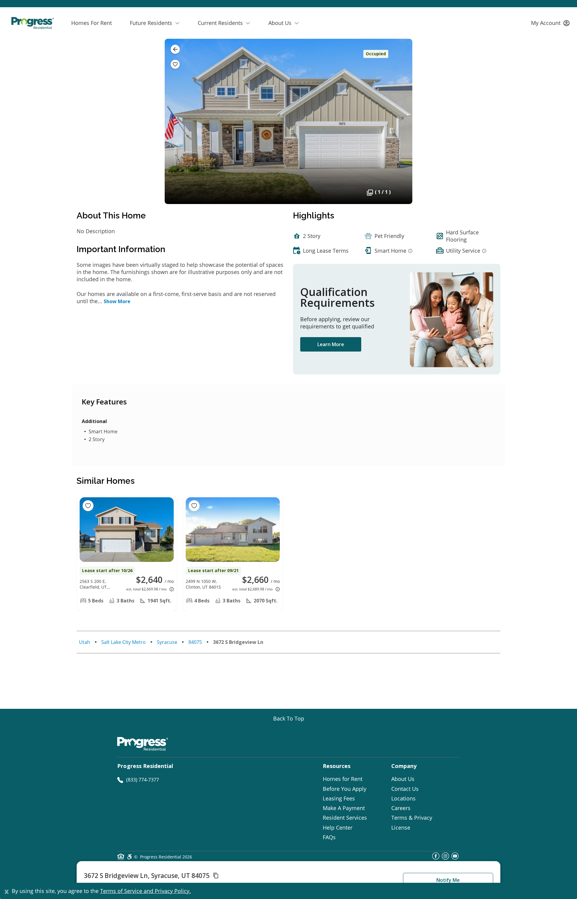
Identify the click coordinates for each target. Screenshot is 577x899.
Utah (84, 642)
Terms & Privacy (411, 817)
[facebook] (435, 858)
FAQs (329, 837)
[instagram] (445, 858)
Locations (403, 798)
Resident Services (345, 817)
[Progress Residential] (32, 23)
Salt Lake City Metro (123, 642)
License (400, 827)
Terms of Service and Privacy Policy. (145, 890)
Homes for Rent (342, 778)
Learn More (330, 344)
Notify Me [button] (448, 880)
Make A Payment (344, 808)
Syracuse (167, 642)
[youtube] (455, 858)
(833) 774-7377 (142, 779)
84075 (195, 642)
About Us (402, 778)
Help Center (338, 827)
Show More (117, 301)
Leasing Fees (339, 798)
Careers (401, 808)
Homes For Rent (91, 22)
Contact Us (405, 788)
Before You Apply (344, 788)
